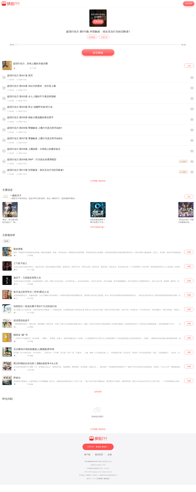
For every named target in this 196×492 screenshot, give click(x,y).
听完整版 (98, 52)
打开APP (188, 3)
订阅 (189, 65)
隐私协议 (106, 478)
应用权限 (99, 478)
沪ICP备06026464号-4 (91, 461)
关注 (189, 196)
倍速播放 (92, 37)
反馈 (110, 455)
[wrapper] (98, 246)
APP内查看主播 (97, 227)
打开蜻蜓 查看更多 (98, 429)
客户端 (87, 455)
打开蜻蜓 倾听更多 (98, 181)
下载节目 (104, 37)
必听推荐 (98, 391)
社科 (6, 241)
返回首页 (99, 455)
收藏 (189, 252)
